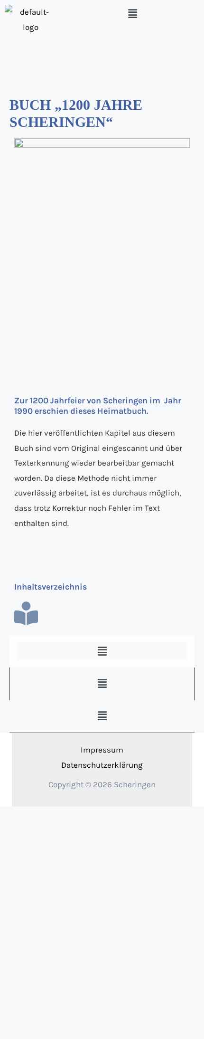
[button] (132, 14)
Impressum (102, 749)
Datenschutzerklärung (102, 765)
